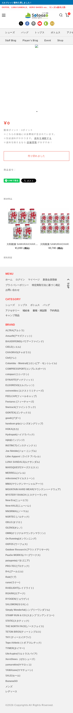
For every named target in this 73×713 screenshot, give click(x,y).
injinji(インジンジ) (14, 440)
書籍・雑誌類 (40, 310)
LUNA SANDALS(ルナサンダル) (22, 462)
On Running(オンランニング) (20, 538)
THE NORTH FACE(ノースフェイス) (24, 626)
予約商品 (54, 310)
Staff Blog (10, 40)
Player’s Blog (30, 40)
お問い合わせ (12, 290)
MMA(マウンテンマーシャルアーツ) (24, 484)
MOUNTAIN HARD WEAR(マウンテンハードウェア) (33, 489)
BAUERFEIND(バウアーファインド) (24, 341)
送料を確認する (43, 138)
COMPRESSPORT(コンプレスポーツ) (25, 368)
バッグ (46, 305)
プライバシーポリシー (17, 285)
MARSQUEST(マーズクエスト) (21, 467)
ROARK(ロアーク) (15, 593)
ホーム (8, 279)
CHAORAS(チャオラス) (18, 352)
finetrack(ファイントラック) (20, 407)
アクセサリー (12, 310)
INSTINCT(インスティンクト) (20, 445)
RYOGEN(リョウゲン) (17, 599)
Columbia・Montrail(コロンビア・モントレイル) (31, 363)
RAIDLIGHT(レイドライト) (19, 588)
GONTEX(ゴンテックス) (18, 412)
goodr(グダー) (12, 418)
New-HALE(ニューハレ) (18, 505)
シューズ (10, 305)
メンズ (8, 686)
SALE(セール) (12, 675)
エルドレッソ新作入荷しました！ (17, 3)
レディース (11, 691)
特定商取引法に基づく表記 (46, 285)
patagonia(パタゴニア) (17, 560)
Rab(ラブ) (10, 577)
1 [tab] (36, 111)
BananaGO (11, 681)
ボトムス (35, 305)
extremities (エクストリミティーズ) (24, 390)
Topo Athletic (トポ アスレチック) (23, 642)
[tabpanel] (36, 76)
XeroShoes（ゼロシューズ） (20, 659)
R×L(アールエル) (14, 571)
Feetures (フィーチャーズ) (19, 401)
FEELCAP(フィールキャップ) (21, 396)
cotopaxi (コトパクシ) (17, 374)
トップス (22, 305)
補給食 (26, 310)
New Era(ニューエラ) (16, 500)
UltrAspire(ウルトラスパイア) (21, 653)
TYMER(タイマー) (15, 648)
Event (47, 40)
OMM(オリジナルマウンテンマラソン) (25, 533)
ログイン (20, 279)
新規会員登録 (50, 279)
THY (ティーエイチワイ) (18, 637)
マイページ (34, 279)
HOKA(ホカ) (12, 429)
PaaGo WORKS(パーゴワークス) (22, 555)
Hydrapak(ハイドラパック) (19, 434)
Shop (60, 40)
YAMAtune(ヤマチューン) (19, 670)
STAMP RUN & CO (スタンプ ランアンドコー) (29, 615)
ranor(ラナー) (12, 582)
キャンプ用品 (12, 315)
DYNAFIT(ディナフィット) (19, 379)
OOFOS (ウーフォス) (16, 544)
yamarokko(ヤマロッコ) (18, 664)
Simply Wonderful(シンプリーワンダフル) (27, 610)
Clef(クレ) (10, 357)
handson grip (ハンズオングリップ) (24, 423)
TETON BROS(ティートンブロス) (23, 631)
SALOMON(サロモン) (16, 604)
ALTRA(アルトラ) (14, 330)
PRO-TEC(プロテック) (17, 566)
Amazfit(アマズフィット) (18, 336)
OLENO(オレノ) (13, 527)
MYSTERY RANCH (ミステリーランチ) (26, 494)
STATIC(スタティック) (17, 620)
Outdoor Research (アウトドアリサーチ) (27, 549)
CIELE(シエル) (13, 347)
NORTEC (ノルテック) (17, 516)
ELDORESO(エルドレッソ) (19, 385)
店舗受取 (32, 142)
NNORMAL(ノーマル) (16, 511)
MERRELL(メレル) (15, 473)
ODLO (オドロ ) (13, 522)
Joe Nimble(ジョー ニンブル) (20, 451)
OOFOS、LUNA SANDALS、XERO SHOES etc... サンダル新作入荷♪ (34, 7)
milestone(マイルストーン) (19, 478)
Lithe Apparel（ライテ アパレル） (23, 456)
